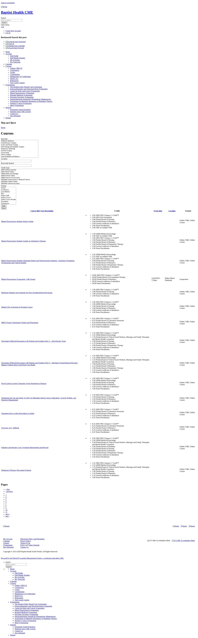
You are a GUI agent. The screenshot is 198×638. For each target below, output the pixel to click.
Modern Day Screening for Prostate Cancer (17, 307)
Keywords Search (7, 163)
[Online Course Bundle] (8, 200)
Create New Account (13, 31)
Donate (8, 118)
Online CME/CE (16, 68)
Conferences (14, 70)
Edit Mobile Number (17, 58)
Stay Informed (15, 116)
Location (4, 159)
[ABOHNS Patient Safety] (35, 182)
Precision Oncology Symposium (21, 97)
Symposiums (10, 85)
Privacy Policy (25, 541)
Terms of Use (25, 543)
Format (3, 186)
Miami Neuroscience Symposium (22, 93)
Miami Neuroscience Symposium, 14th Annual (18, 279)
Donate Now (91, 526)
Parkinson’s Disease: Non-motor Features (16, 470)
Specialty (4, 139)
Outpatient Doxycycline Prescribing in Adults (17, 413)
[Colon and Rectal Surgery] (19, 145)
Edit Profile (14, 56)
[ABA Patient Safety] (35, 172)
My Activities (15, 60)
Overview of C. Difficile (10, 428)
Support (8, 108)
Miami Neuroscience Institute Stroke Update (17, 221)
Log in (8, 33)
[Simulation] (8, 202)
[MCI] (8, 194)
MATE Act (14, 79)
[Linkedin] (192, 526)
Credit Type (5, 168)
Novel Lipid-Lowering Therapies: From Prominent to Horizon (23, 383)
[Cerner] (8, 188)
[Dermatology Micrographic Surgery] (19, 147)
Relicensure (14, 81)
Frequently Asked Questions (20, 110)
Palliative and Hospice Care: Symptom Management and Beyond (24, 448)
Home (8, 52)
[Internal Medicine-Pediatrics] (19, 157)
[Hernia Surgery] (19, 155)
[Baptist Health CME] (6, 526)
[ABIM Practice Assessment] (35, 178)
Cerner (12, 72)
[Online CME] (8, 196)
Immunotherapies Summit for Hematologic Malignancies (30, 99)
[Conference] (8, 190)
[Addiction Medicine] (19, 141)
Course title (34, 211)
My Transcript (15, 62)
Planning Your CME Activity (20, 112)
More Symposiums (17, 105)
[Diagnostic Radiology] (19, 149)
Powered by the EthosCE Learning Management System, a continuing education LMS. (32, 558)
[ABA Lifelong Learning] (35, 170)
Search (3, 18)
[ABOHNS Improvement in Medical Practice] (35, 180)
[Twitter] (184, 526)
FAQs (22, 545)
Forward (20, 48)
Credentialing (15, 74)
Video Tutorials (33, 545)
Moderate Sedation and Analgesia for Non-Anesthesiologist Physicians (26, 293)
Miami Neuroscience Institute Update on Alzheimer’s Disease (23, 241)
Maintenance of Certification (20, 77)
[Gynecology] (19, 153)
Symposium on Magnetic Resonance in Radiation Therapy (31, 101)
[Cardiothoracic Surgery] (19, 143)
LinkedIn (21, 46)
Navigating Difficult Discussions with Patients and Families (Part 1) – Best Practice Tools (33, 341)
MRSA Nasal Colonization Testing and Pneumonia (19, 323)
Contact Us (14, 114)
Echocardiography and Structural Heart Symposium (28, 89)
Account (9, 54)
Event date (158, 211)
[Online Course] (8, 198)
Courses (8, 66)
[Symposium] (8, 204)
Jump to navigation (8, 3)
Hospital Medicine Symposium (21, 95)
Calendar (9, 64)
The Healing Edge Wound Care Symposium (26, 87)
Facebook (22, 42)
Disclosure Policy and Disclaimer (32, 539)
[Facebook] (176, 526)
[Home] (4, 7)
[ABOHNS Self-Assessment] (35, 184)
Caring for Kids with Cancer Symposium (25, 91)
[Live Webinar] (8, 192)
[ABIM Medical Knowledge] (35, 174)
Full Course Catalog (17, 83)
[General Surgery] (19, 151)
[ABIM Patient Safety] (35, 176)
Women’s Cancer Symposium (21, 103)
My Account (7, 539)
